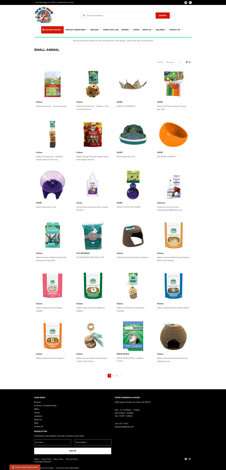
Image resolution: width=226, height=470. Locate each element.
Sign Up (72, 451)
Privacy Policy (46, 459)
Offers (36, 409)
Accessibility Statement (42, 462)
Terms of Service (72, 459)
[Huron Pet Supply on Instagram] (190, 459)
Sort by (160, 62)
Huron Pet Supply (46, 468)
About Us (146, 30)
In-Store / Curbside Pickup (45, 405)
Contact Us (174, 30)
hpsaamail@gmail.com (124, 426)
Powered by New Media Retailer (67, 468)
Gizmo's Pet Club (111, 30)
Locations (38, 416)
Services (94, 30)
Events (136, 30)
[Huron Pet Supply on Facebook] (186, 459)
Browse (37, 402)
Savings (125, 30)
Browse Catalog (52, 30)
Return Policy (58, 459)
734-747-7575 (121, 423)
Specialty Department (75, 30)
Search (164, 15)
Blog (36, 423)
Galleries (160, 30)
